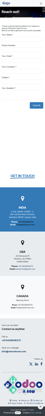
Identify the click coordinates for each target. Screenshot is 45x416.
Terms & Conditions (34, 403)
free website (36, 412)
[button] (40, 406)
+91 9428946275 (25, 222)
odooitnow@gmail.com (25, 269)
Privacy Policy (16, 403)
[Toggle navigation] (41, 3)
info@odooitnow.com (25, 224)
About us (25, 400)
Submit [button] (36, 105)
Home (14, 400)
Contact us (37, 400)
